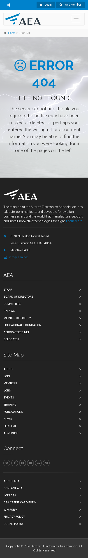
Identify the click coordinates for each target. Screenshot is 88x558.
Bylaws (9, 311)
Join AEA (10, 495)
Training (10, 404)
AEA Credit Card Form (20, 502)
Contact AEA (13, 488)
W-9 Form (10, 509)
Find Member (72, 4)
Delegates (11, 339)
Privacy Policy (14, 516)
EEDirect (10, 426)
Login (48, 4)
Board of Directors (18, 296)
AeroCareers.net (16, 332)
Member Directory (17, 318)
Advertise (11, 433)
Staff (8, 289)
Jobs (7, 390)
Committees (12, 304)
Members (10, 383)
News (8, 419)
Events (9, 397)
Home (11, 33)
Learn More (74, 221)
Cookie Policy (13, 524)
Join (7, 376)
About (8, 369)
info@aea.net (18, 257)
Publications (13, 411)
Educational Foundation (22, 325)
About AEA (11, 481)
